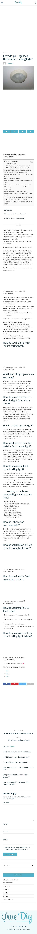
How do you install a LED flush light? (16, 199)
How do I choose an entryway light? (15, 191)
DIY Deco (6, 889)
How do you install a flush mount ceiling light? (18, 170)
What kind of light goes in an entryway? (16, 172)
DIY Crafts (6, 886)
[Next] (20, 224)
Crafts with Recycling (11, 879)
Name (5, 824)
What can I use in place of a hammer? (19, 166)
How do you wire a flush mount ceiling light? (18, 185)
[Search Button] (32, 865)
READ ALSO (12, 164)
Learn (8, 52)
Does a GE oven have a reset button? (16, 762)
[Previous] (17, 224)
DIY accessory (8, 883)
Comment (6, 802)
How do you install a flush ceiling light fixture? (19, 197)
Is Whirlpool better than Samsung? (18, 168)
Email (5, 832)
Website (5, 839)
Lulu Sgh (10, 63)
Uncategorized (8, 899)
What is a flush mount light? (13, 178)
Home (4, 52)
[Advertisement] (18, 29)
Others (5, 896)
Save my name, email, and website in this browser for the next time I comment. (17, 848)
